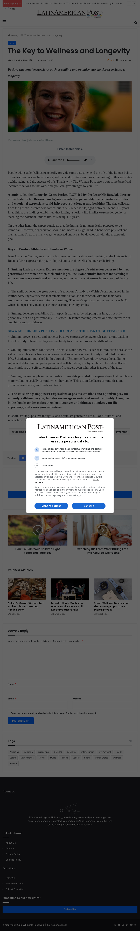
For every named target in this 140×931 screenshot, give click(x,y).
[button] (70, 465)
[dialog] (70, 465)
